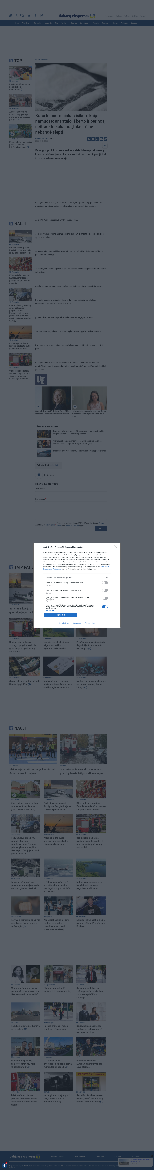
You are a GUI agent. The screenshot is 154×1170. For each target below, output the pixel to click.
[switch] (105, 582)
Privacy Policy (90, 623)
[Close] (116, 547)
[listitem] (77, 577)
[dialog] (77, 585)
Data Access (77, 623)
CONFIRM (61, 615)
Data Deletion (64, 623)
